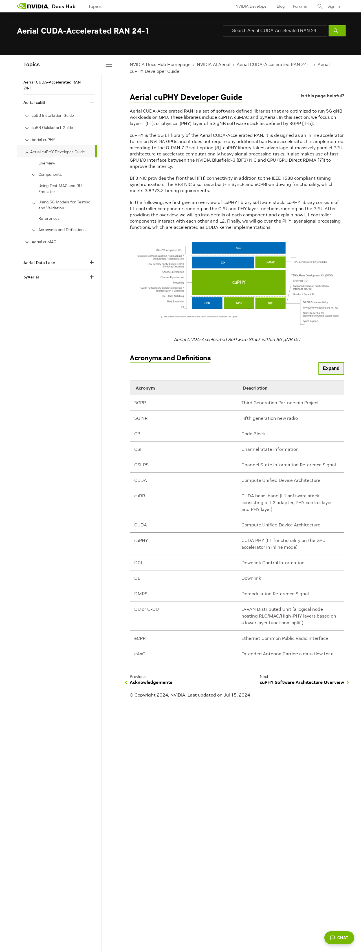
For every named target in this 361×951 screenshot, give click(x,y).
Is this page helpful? (322, 95)
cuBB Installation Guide (53, 115)
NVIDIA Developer (251, 6)
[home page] (33, 6)
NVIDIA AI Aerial (213, 64)
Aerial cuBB (34, 102)
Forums (300, 6)
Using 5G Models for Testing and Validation (64, 204)
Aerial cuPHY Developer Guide (186, 97)
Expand (331, 368)
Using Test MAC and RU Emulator (60, 188)
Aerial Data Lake (39, 262)
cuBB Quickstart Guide (52, 127)
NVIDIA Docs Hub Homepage (160, 64)
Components (50, 174)
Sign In (333, 6)
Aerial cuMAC (44, 241)
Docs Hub (64, 6)
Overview (46, 163)
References (49, 218)
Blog (281, 6)
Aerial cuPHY (43, 139)
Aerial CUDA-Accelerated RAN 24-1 (274, 64)
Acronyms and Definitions (170, 357)
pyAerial (31, 277)
